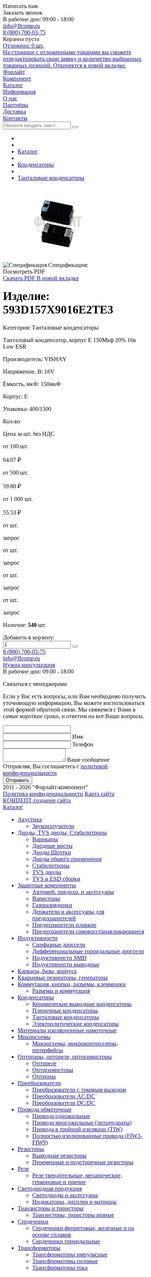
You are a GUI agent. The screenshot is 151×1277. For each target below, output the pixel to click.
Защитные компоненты (47, 885)
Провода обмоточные (44, 1109)
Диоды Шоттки (51, 852)
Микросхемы (34, 1037)
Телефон (82, 744)
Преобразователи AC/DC (63, 1096)
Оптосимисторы (52, 1070)
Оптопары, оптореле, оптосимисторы (65, 1057)
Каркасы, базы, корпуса (47, 971)
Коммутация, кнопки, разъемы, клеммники (72, 984)
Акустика (30, 819)
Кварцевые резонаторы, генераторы (63, 978)
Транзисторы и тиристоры (51, 1208)
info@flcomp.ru (21, 26)
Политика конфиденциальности (43, 794)
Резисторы (31, 1149)
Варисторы (46, 898)
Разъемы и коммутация (61, 991)
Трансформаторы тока (60, 1268)
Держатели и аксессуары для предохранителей (68, 915)
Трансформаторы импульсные (69, 1254)
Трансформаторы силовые (65, 1261)
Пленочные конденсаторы (65, 1010)
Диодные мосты (52, 846)
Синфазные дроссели (58, 945)
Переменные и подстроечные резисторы (82, 1162)
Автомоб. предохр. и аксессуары (73, 892)
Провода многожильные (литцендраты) (82, 1123)
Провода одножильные (61, 1116)
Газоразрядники (52, 905)
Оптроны (44, 1076)
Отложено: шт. (72, 55)
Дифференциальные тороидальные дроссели (88, 951)
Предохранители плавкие (64, 925)
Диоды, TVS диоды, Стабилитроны (62, 832)
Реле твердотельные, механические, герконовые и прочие (77, 1178)
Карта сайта (99, 794)
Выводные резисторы (59, 1155)
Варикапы (45, 839)
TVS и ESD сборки (56, 879)
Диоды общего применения (67, 859)
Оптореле (44, 1063)
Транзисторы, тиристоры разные (73, 1215)
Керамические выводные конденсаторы (82, 1004)
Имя (77, 737)
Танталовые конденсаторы (51, 178)
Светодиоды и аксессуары (65, 1195)
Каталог (28, 151)
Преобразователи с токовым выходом (79, 1090)
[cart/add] (75, 646)
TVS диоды (46, 872)
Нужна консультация (29, 665)
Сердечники (33, 1221)
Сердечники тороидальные (66, 1241)
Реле (23, 1169)
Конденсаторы (36, 165)
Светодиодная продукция (50, 1188)
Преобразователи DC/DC (63, 1103)
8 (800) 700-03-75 (24, 32)
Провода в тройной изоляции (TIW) (77, 1129)
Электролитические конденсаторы (75, 1024)
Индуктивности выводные (65, 964)
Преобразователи (39, 1083)
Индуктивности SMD (59, 958)
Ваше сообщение (88, 760)
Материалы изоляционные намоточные (67, 1030)
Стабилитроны (51, 865)
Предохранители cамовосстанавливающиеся (88, 931)
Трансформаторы (39, 1248)
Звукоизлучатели (53, 826)
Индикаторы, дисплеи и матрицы (74, 1202)
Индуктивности (38, 938)
